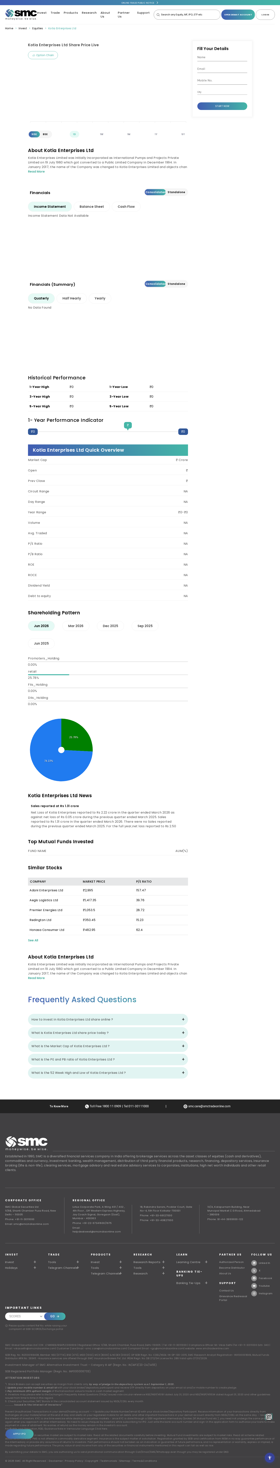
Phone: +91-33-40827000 (156, 1220)
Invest (42, 13)
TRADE (54, 1254)
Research (89, 13)
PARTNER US (230, 1254)
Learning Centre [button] (188, 1262)
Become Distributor (232, 1268)
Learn (182, 1254)
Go (52, 1316)
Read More (36, 171)
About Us (105, 14)
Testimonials (108, 1461)
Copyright (91, 1461)
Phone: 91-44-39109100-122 (225, 1219)
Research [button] (141, 1273)
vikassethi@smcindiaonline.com (34, 1348)
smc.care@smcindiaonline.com (106, 1348)
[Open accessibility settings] (270, 1458)
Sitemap (124, 1461)
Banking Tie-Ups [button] (188, 1283)
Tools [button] (52, 1262)
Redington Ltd (40, 920)
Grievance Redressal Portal (233, 1298)
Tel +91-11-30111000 (175, 1345)
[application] (108, 94)
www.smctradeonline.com (212, 1348)
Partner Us (124, 14)
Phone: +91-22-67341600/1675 (92, 1223)
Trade (55, 13)
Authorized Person (231, 1262)
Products (71, 13)
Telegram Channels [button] (63, 1268)
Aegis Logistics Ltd (44, 900)
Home (9, 28)
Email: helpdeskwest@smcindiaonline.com (97, 1229)
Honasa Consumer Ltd (47, 930)
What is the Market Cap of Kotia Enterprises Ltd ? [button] (70, 1046)
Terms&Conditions (144, 1461)
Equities (37, 28)
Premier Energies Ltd (46, 910)
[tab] (50, 207)
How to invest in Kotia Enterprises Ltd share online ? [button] (72, 1019)
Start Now (222, 106)
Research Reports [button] (147, 1262)
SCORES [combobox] (15, 1316)
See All (33, 940)
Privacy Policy (74, 1461)
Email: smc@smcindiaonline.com (27, 1224)
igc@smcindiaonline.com (167, 1348)
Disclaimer (56, 1461)
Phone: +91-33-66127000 (156, 1215)
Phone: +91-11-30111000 (19, 1219)
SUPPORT (227, 1283)
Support (143, 13)
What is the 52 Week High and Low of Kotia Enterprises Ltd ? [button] (78, 1073)
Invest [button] (9, 1262)
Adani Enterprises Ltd (46, 890)
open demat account (238, 14)
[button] (107, 1262)
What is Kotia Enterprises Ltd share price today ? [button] (70, 1033)
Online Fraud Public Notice (137, 2)
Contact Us (226, 1290)
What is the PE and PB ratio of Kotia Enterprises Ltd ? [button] (73, 1059)
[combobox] (219, 92)
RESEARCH (143, 1254)
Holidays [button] (11, 1268)
